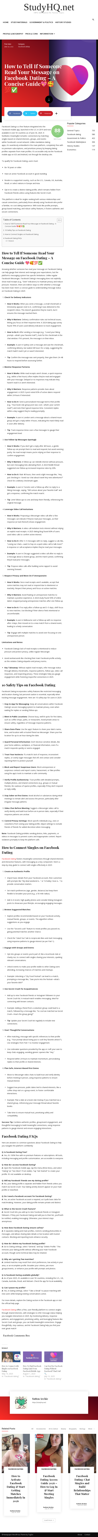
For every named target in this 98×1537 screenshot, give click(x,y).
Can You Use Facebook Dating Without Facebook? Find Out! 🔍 (53, 1370)
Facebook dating (24, 47)
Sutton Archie (40, 1398)
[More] (56, 113)
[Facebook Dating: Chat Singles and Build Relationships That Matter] (82, 1453)
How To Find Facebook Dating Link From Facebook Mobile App (32, 1368)
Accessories (41, 1429)
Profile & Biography (13, 34)
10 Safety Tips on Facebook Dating (18, 230)
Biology (82, 1429)
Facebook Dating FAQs (13, 238)
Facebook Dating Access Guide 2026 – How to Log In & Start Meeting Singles (49, 1486)
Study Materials (19, 22)
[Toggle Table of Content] (58, 220)
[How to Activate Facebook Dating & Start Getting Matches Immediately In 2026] (16, 1453)
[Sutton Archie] (22, 1402)
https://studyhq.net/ (39, 1402)
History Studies (63, 22)
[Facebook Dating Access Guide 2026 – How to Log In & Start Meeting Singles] (49, 1453)
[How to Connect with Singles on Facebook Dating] (11, 1356)
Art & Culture (53, 1429)
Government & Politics (41, 22)
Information (46, 34)
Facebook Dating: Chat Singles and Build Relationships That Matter (82, 1485)
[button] (93, 19)
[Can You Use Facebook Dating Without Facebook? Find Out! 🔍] (53, 1356)
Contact (87, 1535)
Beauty (63, 1429)
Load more (48, 1520)
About (80, 1535)
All (32, 1429)
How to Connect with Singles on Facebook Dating (10, 1368)
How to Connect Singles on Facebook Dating (21, 234)
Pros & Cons (31, 34)
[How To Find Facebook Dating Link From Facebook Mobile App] (32, 1356)
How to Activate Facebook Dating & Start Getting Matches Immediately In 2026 (16, 1488)
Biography (73, 1429)
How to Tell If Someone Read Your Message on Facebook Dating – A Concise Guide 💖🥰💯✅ (30, 225)
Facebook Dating (9, 859)
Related (11, 241)
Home (6, 22)
